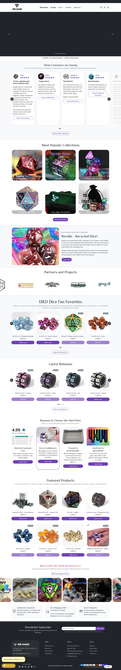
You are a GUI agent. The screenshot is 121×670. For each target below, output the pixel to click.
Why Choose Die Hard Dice (75, 651)
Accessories (48, 653)
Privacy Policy (98, 631)
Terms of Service (88, 631)
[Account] (104, 7)
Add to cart (73, 342)
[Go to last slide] (12, 99)
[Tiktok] (28, 666)
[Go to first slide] (109, 323)
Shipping (92, 646)
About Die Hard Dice (73, 646)
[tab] (59, 128)
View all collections (60, 219)
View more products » (60, 352)
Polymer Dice (48, 651)
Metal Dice (48, 648)
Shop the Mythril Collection (98, 94)
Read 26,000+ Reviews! (60, 133)
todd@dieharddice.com (74, 653)
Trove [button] (60, 7)
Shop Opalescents (73, 101)
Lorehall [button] (68, 7)
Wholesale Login (72, 656)
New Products (49, 646)
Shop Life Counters (22, 118)
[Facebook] (19, 666)
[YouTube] (31, 666)
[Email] (34, 666)
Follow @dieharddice (62, 574)
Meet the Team (71, 648)
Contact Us (92, 653)
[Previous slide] (11, 323)
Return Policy (93, 648)
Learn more (66, 260)
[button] (101, 7)
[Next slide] (109, 99)
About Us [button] (77, 7)
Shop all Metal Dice (48, 97)
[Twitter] (22, 666)
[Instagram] (25, 666)
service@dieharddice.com (22, 653)
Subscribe (100, 628)
